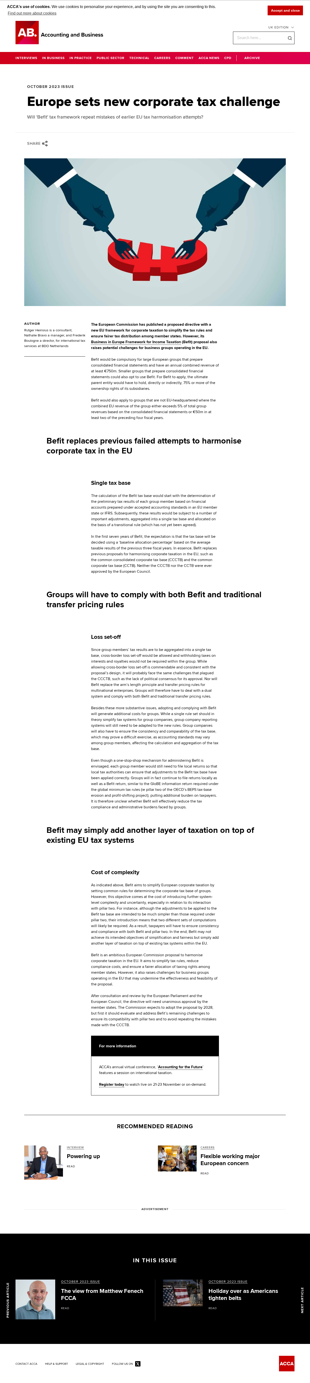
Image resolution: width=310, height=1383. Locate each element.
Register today (111, 1084)
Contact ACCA (26, 1364)
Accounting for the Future (180, 1067)
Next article (302, 1300)
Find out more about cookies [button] (32, 13)
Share (34, 143)
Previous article (8, 1300)
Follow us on (122, 1364)
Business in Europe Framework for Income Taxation (136, 342)
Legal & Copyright (90, 1364)
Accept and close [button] (285, 10)
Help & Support (56, 1364)
